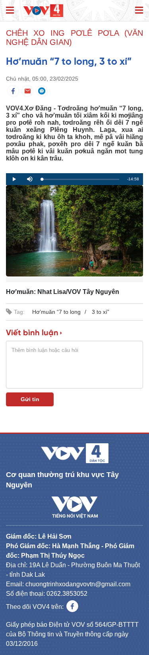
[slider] (80, 179)
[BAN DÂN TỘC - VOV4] (43, 10)
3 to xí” (100, 312)
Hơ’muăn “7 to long (56, 312)
